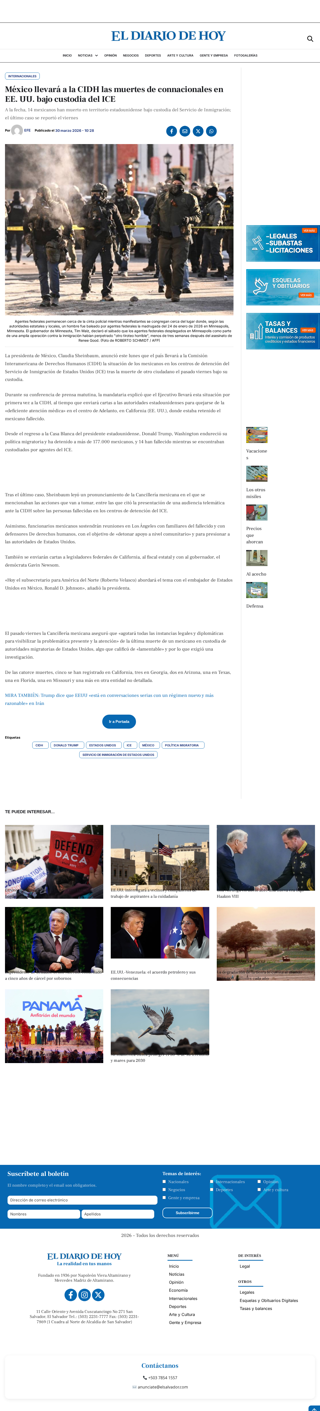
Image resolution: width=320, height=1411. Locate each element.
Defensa (254, 606)
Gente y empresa (184, 1198)
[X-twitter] (98, 1295)
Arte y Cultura (182, 1314)
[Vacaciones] (257, 435)
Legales (247, 1292)
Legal (245, 1266)
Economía (178, 1290)
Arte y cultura (275, 1190)
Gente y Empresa (185, 1322)
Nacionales (178, 1182)
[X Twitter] (198, 131)
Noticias (176, 1274)
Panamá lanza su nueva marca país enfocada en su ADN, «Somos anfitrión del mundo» (51, 1058)
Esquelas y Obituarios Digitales (269, 1300)
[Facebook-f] (70, 1295)
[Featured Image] (54, 897)
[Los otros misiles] (257, 474)
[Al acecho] (257, 558)
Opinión (270, 1182)
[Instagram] (84, 1295)
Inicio (174, 1266)
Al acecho (256, 574)
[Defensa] (257, 590)
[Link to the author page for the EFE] (17, 131)
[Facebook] (171, 131)
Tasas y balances (256, 1308)
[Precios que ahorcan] (257, 513)
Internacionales (230, 1182)
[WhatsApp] (211, 131)
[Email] (185, 131)
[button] (310, 38)
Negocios (176, 1190)
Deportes (224, 1190)
